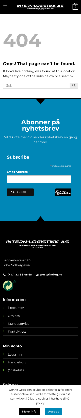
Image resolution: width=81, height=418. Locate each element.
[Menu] (5, 7)
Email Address (18, 172)
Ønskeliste (16, 370)
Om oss (14, 316)
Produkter (16, 308)
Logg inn (15, 354)
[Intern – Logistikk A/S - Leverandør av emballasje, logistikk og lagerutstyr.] (40, 7)
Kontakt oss (17, 331)
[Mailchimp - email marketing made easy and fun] (63, 195)
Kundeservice (18, 324)
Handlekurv (17, 362)
